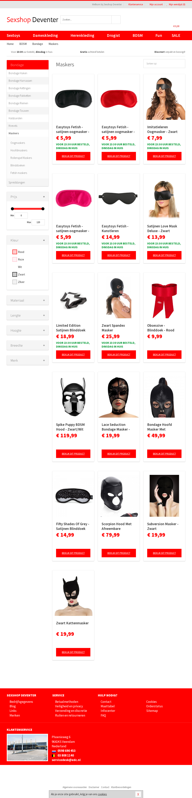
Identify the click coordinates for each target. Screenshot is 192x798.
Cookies (151, 702)
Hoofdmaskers (18, 150)
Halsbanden (15, 118)
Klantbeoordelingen (121, 787)
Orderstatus (154, 706)
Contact (106, 702)
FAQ (103, 715)
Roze (21, 259)
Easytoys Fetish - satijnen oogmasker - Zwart (72, 129)
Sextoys (13, 35)
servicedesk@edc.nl (66, 760)
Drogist (113, 35)
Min (12, 215)
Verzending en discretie (71, 711)
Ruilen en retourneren (70, 715)
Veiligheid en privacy (69, 706)
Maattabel (108, 706)
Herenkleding (82, 35)
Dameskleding (45, 35)
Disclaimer (94, 787)
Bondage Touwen (19, 110)
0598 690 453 (66, 751)
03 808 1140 (65, 755)
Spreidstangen (17, 182)
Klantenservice (135, 4)
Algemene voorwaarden (75, 787)
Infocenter (108, 711)
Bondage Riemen (18, 103)
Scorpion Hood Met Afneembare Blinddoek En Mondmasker (117, 526)
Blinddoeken (17, 165)
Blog (13, 706)
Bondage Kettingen (20, 88)
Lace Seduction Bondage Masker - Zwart (116, 427)
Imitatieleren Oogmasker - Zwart (162, 129)
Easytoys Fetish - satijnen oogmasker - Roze (72, 228)
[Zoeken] (116, 19)
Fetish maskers (18, 173)
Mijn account (156, 4)
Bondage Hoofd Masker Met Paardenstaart (159, 427)
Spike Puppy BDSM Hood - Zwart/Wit (70, 426)
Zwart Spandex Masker (113, 327)
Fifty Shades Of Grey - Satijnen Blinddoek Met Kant (72, 526)
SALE (176, 35)
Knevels (13, 125)
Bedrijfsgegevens (21, 702)
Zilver (21, 282)
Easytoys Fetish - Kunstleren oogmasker (115, 228)
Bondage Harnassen (20, 80)
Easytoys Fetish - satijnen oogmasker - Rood (118, 129)
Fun (158, 35)
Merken (15, 715)
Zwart (21, 274)
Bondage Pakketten (20, 95)
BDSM (138, 35)
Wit (20, 267)
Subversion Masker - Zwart (162, 526)
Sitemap (152, 711)
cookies (102, 794)
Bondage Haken (18, 73)
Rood (21, 252)
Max (29, 222)
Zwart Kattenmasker (72, 623)
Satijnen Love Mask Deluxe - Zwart (162, 228)
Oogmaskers (17, 143)
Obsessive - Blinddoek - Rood (160, 327)
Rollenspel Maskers (21, 158)
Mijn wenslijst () (176, 4)
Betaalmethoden (66, 702)
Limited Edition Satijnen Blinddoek (71, 327)
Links (13, 711)
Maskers (14, 133)
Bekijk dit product (73, 156)
